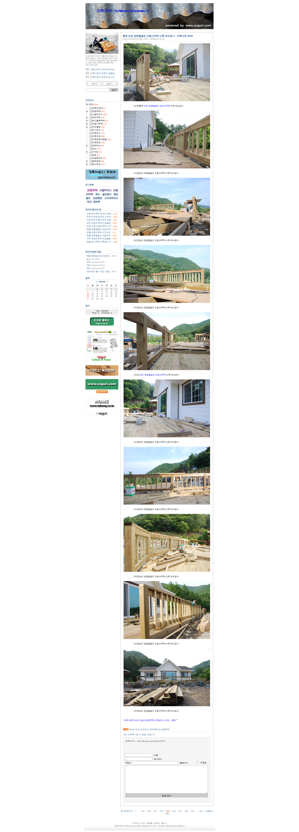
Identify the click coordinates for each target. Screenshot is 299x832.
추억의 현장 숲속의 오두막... (100, 217)
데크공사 (144, 729)
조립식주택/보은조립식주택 (135, 39)
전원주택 (165, 729)
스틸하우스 (105, 190)
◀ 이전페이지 (127, 811)
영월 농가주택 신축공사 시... (100, 241)
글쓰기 (109, 83)
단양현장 (97, 198)
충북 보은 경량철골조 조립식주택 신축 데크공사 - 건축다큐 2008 (158, 35)
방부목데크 (155, 729)
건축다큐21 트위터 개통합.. (102, 73)
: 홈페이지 (183, 763)
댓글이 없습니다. (148, 734)
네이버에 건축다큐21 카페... (99, 220)
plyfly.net (181, 826)
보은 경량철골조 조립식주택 (157, 106)
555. (89, 262)
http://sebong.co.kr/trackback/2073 (151, 741)
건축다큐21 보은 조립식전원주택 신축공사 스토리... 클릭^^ (151, 720)
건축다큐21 (119, 826)
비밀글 (203, 762)
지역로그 (190, 12)
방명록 (208, 12)
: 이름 (155, 755)
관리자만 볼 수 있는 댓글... (99, 271)
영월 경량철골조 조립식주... (99, 229)
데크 (137, 729)
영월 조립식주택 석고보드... (99, 232)
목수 (97, 194)
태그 (200, 12)
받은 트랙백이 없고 (132, 734)
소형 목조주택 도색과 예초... (100, 213)
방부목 (96, 201)
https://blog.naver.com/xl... (99, 256)
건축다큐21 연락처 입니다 (102, 77)
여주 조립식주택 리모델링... (99, 223)
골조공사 (106, 194)
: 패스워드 (157, 759)
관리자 (94, 83)
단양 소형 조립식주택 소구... (100, 226)
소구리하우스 (111, 198)
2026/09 (102, 282)
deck (132, 729)
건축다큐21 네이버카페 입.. (102, 69)
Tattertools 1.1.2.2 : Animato (153, 826)
